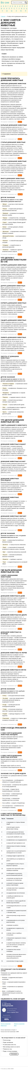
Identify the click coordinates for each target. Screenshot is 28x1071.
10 (21, 194)
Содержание (7, 73)
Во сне (5, 2)
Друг (15, 1025)
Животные (4, 1025)
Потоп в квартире (6, 1023)
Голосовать (14, 1054)
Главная (3, 16)
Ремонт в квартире (19, 1023)
